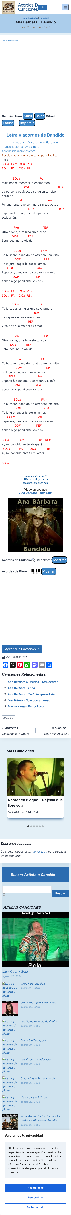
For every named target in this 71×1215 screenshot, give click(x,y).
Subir (28, 116)
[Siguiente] (58, 790)
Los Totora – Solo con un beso (29, 700)
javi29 (26, 27)
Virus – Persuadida (33, 983)
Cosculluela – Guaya (16, 731)
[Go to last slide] (12, 790)
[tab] (28, 826)
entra (42, 7)
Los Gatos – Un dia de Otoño (39, 1021)
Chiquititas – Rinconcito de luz (40, 1078)
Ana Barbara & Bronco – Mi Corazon (33, 682)
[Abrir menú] (65, 7)
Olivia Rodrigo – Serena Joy (38, 1002)
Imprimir (27, 123)
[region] (35, 1172)
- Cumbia (44, 18)
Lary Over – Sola (15, 971)
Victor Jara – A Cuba (34, 1097)
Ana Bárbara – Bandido (35, 492)
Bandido (8, 718)
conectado (39, 851)
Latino (8, 123)
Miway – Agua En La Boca (26, 706)
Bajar (40, 116)
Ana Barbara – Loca (21, 688)
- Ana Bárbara (30, 18)
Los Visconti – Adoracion (36, 1059)
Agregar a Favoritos (22, 649)
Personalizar (35, 1197)
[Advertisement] (35, 77)
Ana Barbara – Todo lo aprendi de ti (32, 694)
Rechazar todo (35, 1207)
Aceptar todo (36, 1187)
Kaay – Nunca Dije (56, 731)
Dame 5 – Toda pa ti (33, 1040)
